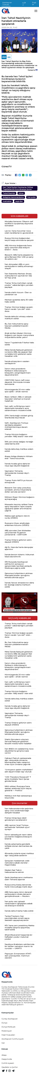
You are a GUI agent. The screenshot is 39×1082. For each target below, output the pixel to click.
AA (4, 56)
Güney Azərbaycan (10, 1019)
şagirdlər (19, 201)
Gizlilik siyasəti (8, 1063)
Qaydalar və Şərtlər (10, 1067)
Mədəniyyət (7, 1031)
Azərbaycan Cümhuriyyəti (13, 1039)
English (34, 3)
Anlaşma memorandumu (13, 197)
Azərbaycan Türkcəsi (7, 3)
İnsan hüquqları (8, 1035)
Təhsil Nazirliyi (9, 193)
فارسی (24, 3)
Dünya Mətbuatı (8, 1027)
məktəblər (7, 201)
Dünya (4, 1023)
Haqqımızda (7, 1059)
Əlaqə (4, 1055)
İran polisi (31, 197)
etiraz (21, 193)
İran (3, 1043)
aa (9, 56)
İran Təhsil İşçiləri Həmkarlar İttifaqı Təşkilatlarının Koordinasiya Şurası (18, 188)
